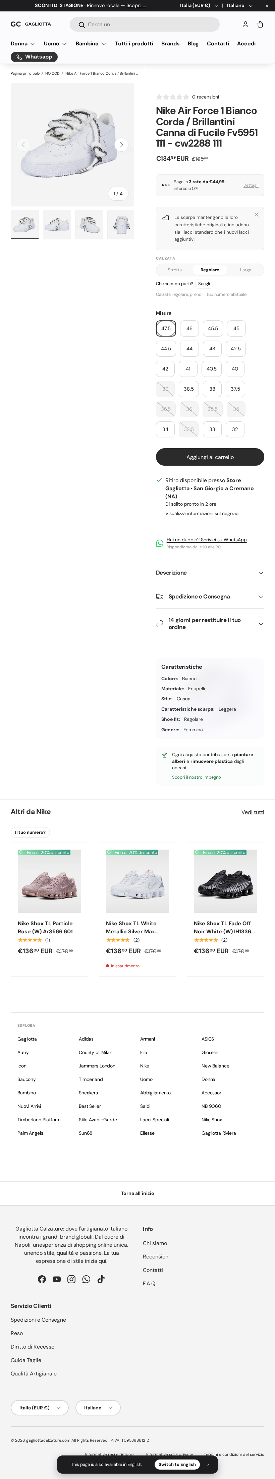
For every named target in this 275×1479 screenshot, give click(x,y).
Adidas (86, 1039)
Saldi (145, 1106)
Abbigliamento (155, 1093)
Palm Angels (30, 1133)
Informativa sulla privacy (169, 1454)
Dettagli (251, 185)
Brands (170, 43)
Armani (147, 1039)
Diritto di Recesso (32, 1346)
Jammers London (97, 1066)
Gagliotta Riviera (219, 1133)
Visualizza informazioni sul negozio (201, 513)
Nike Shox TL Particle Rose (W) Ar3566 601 (45, 927)
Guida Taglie (26, 1360)
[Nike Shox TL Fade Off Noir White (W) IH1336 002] (225, 881)
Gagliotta (27, 1039)
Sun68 (86, 1133)
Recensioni (156, 1256)
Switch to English (177, 1464)
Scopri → (136, 5)
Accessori (212, 1093)
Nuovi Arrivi (29, 1106)
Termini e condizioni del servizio (234, 1454)
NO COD (52, 73)
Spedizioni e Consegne (38, 1319)
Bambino (26, 1093)
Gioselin (210, 1052)
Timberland (91, 1079)
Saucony (26, 1079)
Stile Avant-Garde (98, 1120)
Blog (193, 43)
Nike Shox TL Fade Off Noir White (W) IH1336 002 (222, 931)
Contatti (218, 43)
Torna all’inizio (137, 1193)
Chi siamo (155, 1243)
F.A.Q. (149, 1283)
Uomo (146, 1079)
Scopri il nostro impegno (197, 777)
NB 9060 (211, 1106)
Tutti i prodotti (134, 43)
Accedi (246, 43)
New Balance (215, 1066)
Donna (208, 1079)
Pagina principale (25, 73)
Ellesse (147, 1133)
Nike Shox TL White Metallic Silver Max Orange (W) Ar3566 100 (137, 931)
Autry (23, 1052)
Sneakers (88, 1093)
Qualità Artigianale (34, 1373)
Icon (21, 1066)
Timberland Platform (38, 1120)
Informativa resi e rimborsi (110, 1454)
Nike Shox (212, 1120)
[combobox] (145, 24)
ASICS (208, 1039)
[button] (260, 24)
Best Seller (90, 1106)
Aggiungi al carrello (210, 457)
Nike (43, 811)
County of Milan (95, 1052)
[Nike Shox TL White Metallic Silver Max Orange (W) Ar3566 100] (137, 881)
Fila (143, 1052)
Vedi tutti (252, 812)
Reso (17, 1333)
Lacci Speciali (154, 1120)
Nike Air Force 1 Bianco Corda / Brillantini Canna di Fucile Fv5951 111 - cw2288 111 (102, 73)
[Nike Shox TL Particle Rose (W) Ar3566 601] (49, 881)
